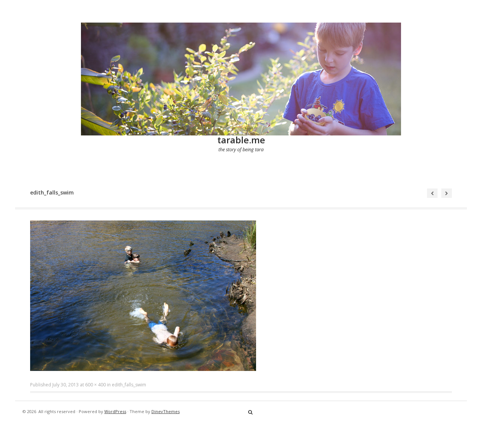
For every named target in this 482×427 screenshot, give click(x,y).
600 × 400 (95, 384)
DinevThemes (165, 411)
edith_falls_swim (129, 384)
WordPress (115, 411)
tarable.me (241, 140)
